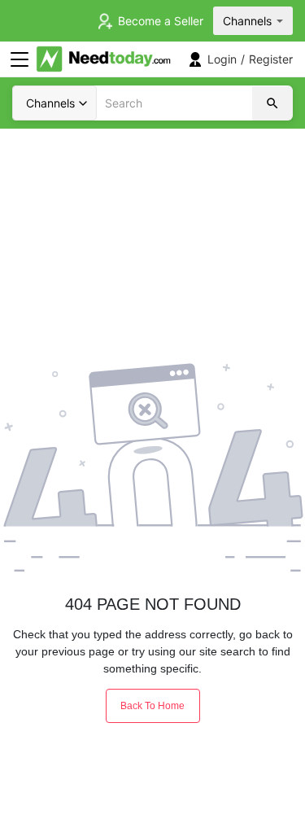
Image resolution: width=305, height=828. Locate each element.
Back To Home (152, 706)
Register (271, 59)
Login (222, 59)
